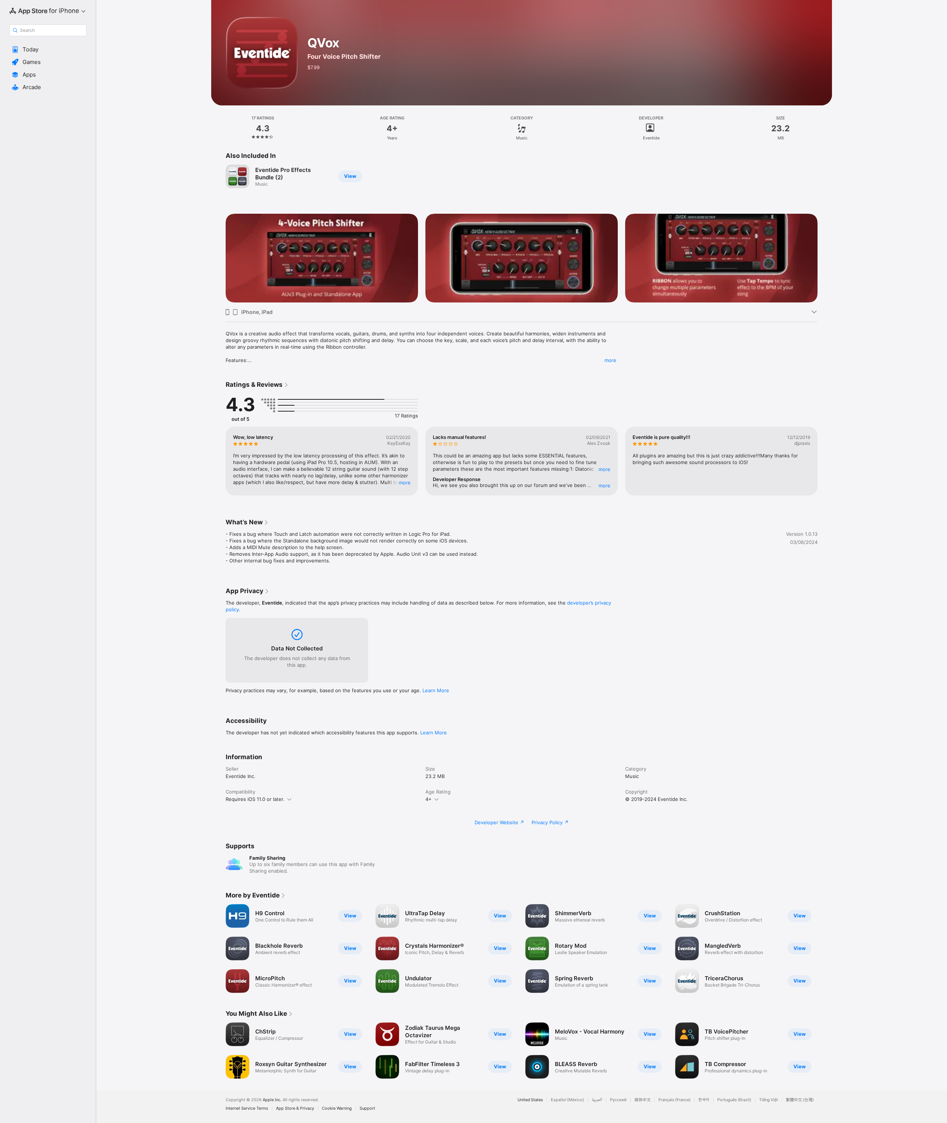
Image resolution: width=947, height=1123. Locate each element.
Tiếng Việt (768, 1100)
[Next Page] (825, 461)
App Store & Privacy (295, 1108)
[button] (48, 49)
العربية (597, 1100)
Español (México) (567, 1100)
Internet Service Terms (247, 1108)
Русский (618, 1100)
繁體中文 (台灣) (800, 1100)
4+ (428, 799)
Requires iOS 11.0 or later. (255, 799)
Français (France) (674, 1100)
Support (367, 1108)
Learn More (435, 690)
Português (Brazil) (734, 1100)
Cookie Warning (337, 1108)
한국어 (704, 1100)
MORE (405, 483)
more (610, 360)
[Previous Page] (218, 461)
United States (530, 1100)
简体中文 (642, 1100)
